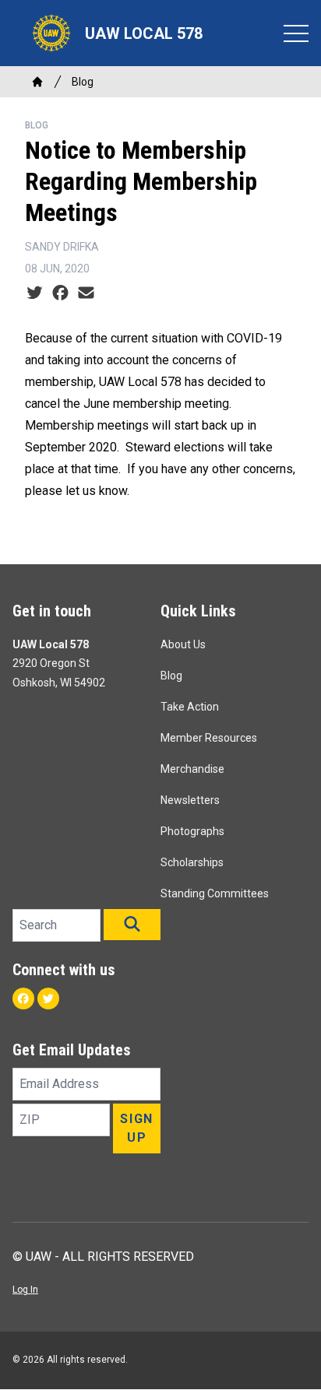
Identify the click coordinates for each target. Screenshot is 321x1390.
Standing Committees (214, 893)
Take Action (189, 706)
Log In (25, 1289)
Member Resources (208, 738)
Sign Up (136, 1128)
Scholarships (192, 862)
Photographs (192, 831)
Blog (82, 81)
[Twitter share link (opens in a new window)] (34, 293)
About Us (183, 644)
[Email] (86, 293)
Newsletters (190, 800)
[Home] (37, 81)
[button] (132, 924)
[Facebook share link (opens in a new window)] (60, 293)
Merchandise (192, 769)
